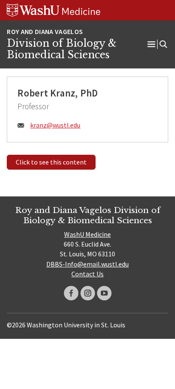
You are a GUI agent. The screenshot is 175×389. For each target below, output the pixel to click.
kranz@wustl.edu (55, 125)
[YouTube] (104, 293)
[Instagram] (87, 293)
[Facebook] (71, 293)
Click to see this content (51, 162)
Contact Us (87, 274)
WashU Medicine (87, 234)
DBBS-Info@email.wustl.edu (87, 264)
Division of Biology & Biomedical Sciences (61, 49)
